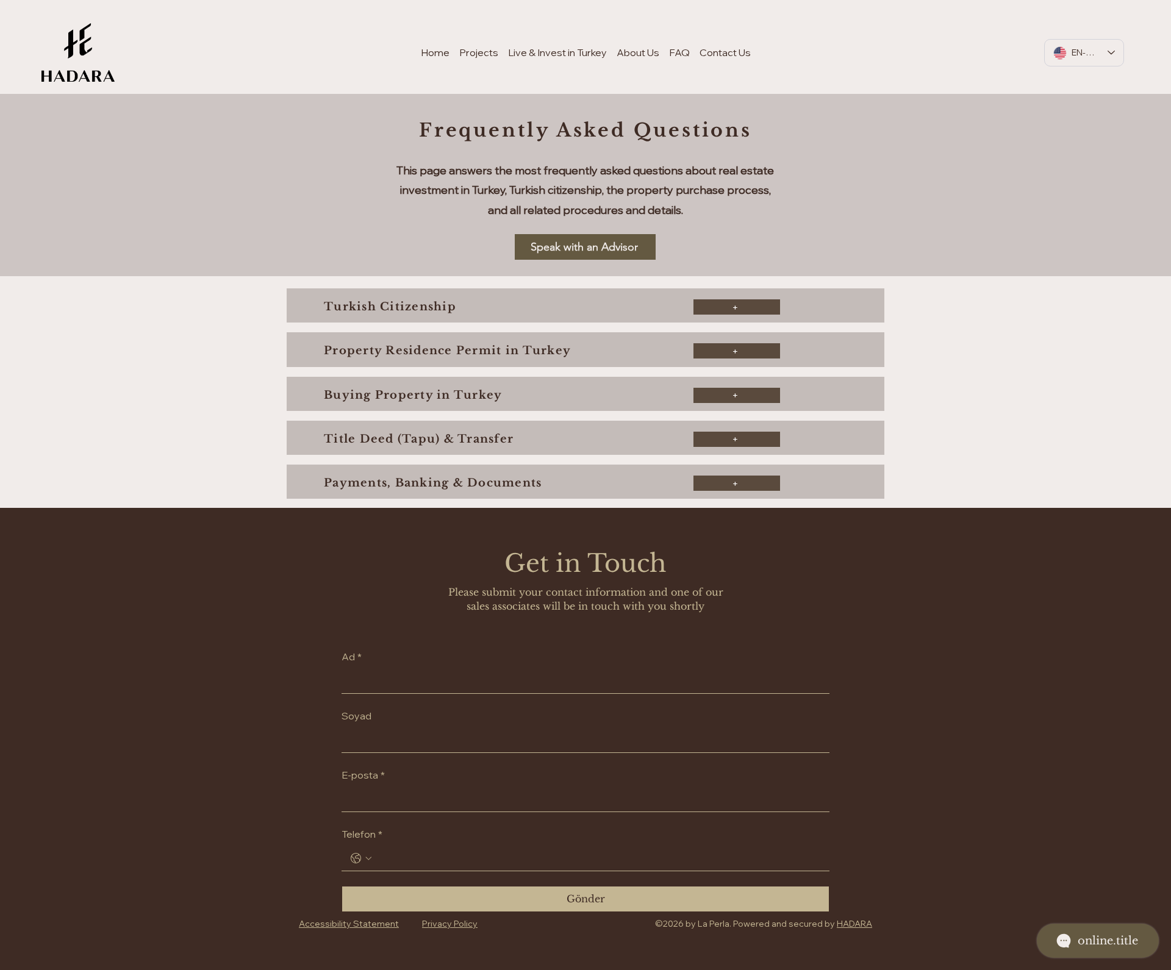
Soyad (356, 716)
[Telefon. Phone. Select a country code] (361, 858)
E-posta (363, 775)
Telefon (362, 834)
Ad (352, 657)
